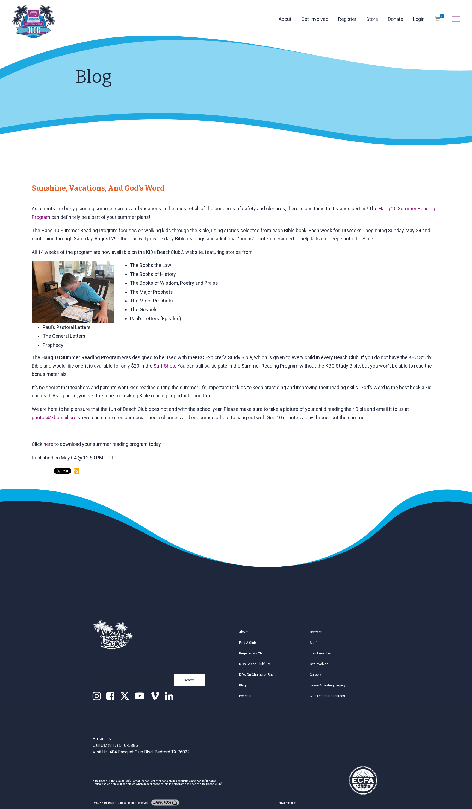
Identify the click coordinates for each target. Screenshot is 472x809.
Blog (242, 685)
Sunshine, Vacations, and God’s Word (99, 188)
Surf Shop (164, 366)
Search (189, 680)
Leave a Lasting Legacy (328, 685)
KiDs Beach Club (112, 802)
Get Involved (314, 19)
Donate (395, 19)
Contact (316, 632)
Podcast (245, 696)
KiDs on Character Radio (257, 675)
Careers (316, 675)
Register (347, 19)
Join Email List (321, 653)
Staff (313, 643)
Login (419, 19)
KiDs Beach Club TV (254, 664)
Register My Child (252, 653)
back (42, 494)
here (48, 444)
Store (372, 19)
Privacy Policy (287, 802)
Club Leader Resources (327, 696)
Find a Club (247, 643)
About (285, 19)
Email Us (102, 738)
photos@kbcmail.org (54, 417)
